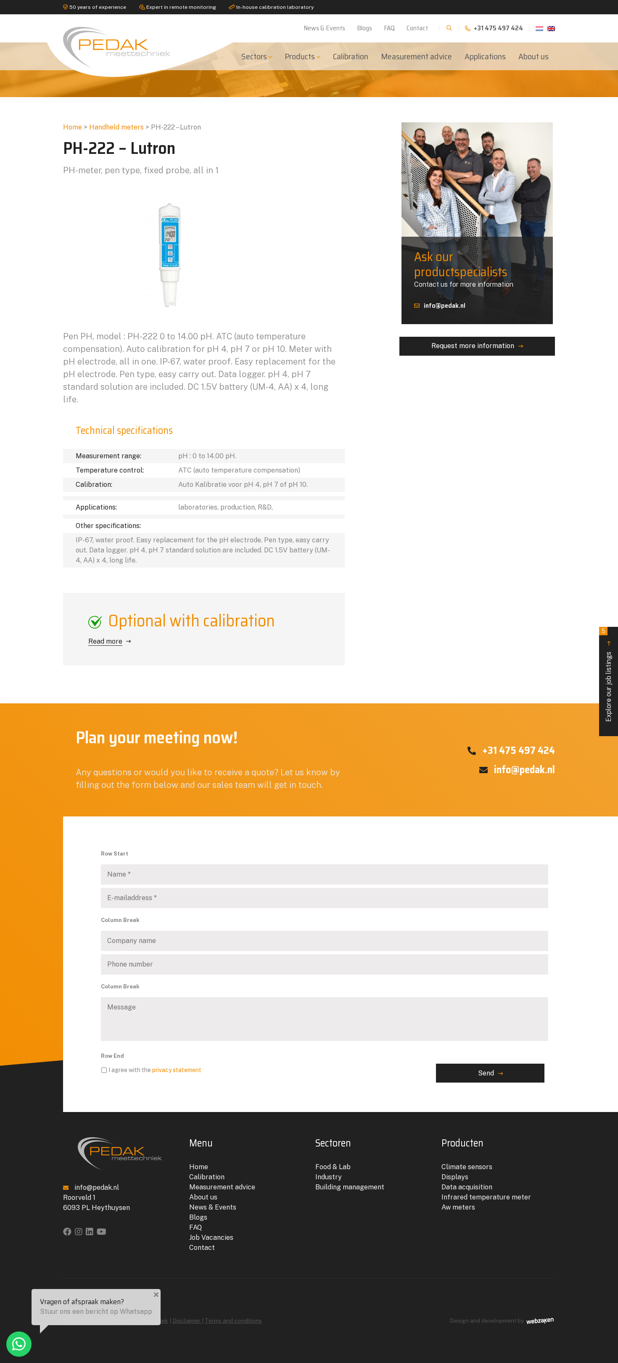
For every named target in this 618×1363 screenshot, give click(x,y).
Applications (485, 56)
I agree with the (154, 1070)
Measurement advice (416, 56)
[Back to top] (602, 1322)
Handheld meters (116, 127)
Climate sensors (466, 1167)
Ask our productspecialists (460, 264)
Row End (112, 1056)
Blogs (364, 28)
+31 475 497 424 (498, 28)
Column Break (120, 920)
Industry (328, 1177)
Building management (349, 1187)
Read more (105, 641)
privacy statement (176, 1070)
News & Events (324, 28)
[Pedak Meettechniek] (120, 45)
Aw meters (458, 1207)
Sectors (254, 56)
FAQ (389, 28)
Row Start (114, 854)
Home (72, 127)
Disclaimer (187, 1320)
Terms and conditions (233, 1320)
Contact (417, 28)
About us (533, 56)
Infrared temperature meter (486, 1197)
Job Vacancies (211, 1237)
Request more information (472, 346)
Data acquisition (466, 1187)
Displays (454, 1177)
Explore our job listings (607, 675)
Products (300, 56)
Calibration (350, 56)
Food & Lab (333, 1167)
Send (486, 1073)
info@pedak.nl (444, 305)
